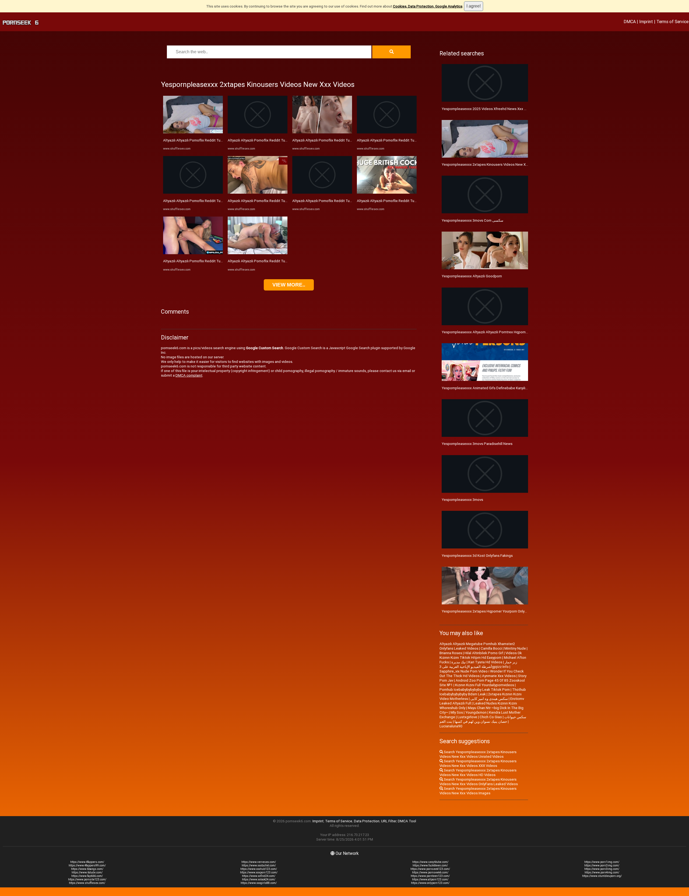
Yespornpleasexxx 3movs (462, 499)
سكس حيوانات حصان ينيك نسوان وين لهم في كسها (490, 719)
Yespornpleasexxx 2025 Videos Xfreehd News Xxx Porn (487, 109)
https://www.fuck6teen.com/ (430, 865)
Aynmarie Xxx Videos (499, 676)
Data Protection (366, 821)
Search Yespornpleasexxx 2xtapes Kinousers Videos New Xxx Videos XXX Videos (478, 763)
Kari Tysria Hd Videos (485, 662)
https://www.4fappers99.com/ (87, 865)
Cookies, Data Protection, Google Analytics (427, 6)
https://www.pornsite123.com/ (87, 879)
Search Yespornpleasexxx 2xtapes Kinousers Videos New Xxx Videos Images (478, 790)
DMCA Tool (407, 821)
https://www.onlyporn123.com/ (430, 883)
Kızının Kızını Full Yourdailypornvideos (484, 685)
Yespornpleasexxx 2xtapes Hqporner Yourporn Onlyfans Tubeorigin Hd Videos (504, 611)
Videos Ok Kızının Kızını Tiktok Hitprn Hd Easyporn (481, 655)
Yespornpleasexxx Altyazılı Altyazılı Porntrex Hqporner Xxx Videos (495, 332)
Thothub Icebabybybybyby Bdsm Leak (483, 691)
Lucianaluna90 (451, 726)
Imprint (646, 21)
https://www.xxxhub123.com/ (258, 869)
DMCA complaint (188, 375)
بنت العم (446, 721)
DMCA (630, 21)
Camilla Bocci (491, 648)
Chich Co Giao (491, 717)
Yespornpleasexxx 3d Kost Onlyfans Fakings (477, 555)
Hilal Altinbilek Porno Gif (484, 653)
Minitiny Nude (515, 648)
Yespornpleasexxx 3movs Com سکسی (472, 220)
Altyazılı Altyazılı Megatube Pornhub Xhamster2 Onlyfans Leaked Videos (477, 646)
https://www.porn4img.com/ (602, 872)
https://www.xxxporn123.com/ (258, 872)
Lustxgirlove (467, 717)
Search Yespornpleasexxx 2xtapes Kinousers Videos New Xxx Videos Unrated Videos (478, 754)
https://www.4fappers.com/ (87, 862)
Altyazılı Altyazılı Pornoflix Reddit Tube (194, 140)
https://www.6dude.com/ (87, 872)
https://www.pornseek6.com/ (430, 872)
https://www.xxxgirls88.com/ (259, 883)
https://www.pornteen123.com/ (430, 876)
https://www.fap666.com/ (87, 876)
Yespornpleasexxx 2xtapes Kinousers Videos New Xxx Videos (492, 164)
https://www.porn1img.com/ (601, 862)
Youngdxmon (476, 712)
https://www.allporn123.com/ (430, 879)
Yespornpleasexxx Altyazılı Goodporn (472, 276)
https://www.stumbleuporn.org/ (602, 876)
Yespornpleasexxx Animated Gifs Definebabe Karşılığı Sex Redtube (496, 388)
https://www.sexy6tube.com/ (430, 862)
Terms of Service (672, 21)
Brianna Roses (451, 653)
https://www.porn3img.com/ (601, 869)
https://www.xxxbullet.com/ (259, 865)
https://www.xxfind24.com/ (258, 876)
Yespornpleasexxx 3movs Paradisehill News (477, 443)
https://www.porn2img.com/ (601, 865)
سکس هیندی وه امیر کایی (489, 698)
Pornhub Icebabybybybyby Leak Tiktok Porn (475, 689)
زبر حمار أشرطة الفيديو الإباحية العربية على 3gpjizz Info (478, 664)
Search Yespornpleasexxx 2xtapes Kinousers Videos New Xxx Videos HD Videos (478, 772)
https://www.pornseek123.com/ (430, 869)
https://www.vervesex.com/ (258, 862)
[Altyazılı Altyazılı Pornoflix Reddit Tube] (193, 132)
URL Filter (388, 821)
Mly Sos (457, 712)
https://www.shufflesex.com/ (87, 883)
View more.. (288, 285)
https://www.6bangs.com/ (87, 869)
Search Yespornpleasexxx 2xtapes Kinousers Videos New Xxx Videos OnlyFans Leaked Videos (479, 781)
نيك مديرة (458, 662)
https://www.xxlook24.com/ (258, 879)
